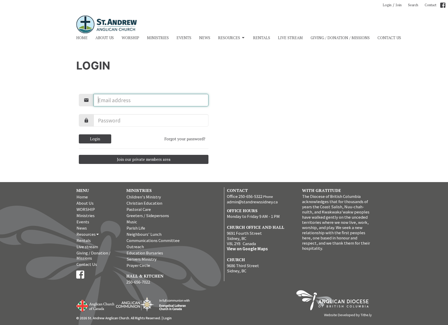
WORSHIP (130, 37)
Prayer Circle (138, 265)
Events (184, 37)
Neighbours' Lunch (144, 234)
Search (413, 5)
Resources (229, 37)
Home (82, 37)
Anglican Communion (135, 304)
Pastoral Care (139, 209)
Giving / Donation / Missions (340, 37)
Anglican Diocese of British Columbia (335, 301)
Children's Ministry (144, 196)
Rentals (261, 37)
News (204, 37)
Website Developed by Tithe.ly (348, 315)
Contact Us (389, 37)
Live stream (290, 37)
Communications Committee (153, 240)
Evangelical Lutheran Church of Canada (172, 305)
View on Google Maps (247, 248)
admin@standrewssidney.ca (252, 201)
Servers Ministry (142, 259)
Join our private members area (144, 159)
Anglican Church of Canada (95, 305)
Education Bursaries (145, 252)
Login (387, 5)
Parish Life (136, 228)
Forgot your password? (184, 138)
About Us (104, 37)
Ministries (158, 37)
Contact (430, 5)
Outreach (135, 246)
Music (132, 221)
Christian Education (144, 203)
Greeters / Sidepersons (148, 215)
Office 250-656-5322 (244, 196)
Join (399, 5)
